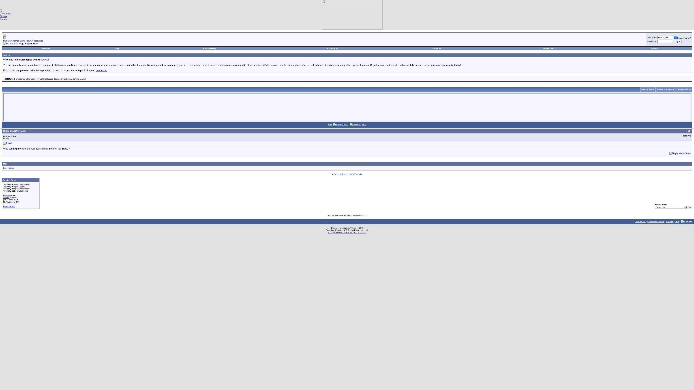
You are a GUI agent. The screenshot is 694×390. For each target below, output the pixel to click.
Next (364, 124)
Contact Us (640, 221)
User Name (652, 37)
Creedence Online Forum (20, 41)
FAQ (117, 48)
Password (651, 41)
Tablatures (38, 41)
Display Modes (684, 89)
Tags (5, 164)
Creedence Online (655, 221)
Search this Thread (665, 89)
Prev (330, 124)
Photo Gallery (209, 48)
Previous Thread (340, 174)
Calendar (436, 48)
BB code (7, 195)
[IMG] (5, 200)
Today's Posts (549, 48)
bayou (11, 168)
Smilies (6, 197)
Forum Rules (9, 206)
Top (677, 221)
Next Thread (355, 174)
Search (654, 48)
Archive (669, 221)
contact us (101, 70)
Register (46, 48)
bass (5, 168)
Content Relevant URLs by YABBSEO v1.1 (347, 232)
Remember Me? (684, 38)
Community (333, 48)
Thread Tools (648, 89)
